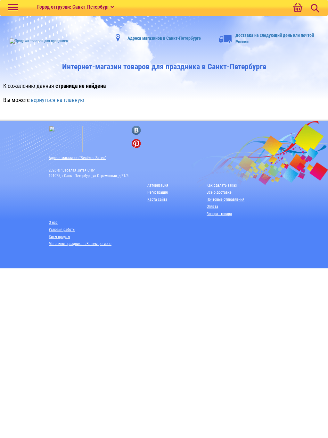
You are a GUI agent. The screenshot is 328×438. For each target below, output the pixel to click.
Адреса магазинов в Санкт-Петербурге (164, 38)
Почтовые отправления (225, 199)
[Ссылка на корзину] (297, 8)
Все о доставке (219, 192)
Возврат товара (219, 214)
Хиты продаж (59, 236)
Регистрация (157, 192)
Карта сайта (157, 199)
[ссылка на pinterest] (136, 143)
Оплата (212, 206)
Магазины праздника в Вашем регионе (80, 243)
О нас (53, 222)
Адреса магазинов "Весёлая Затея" (77, 158)
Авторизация (157, 185)
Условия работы (62, 229)
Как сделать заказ (222, 185)
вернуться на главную (57, 100)
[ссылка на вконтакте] (136, 130)
